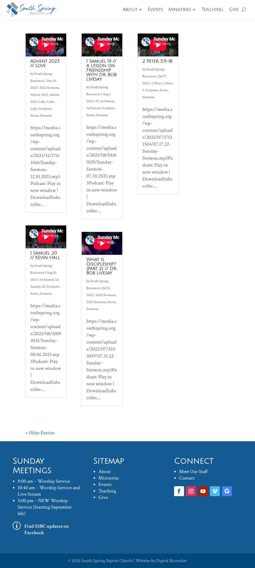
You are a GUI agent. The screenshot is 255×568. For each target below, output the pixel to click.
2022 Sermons (106, 295)
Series (34, 115)
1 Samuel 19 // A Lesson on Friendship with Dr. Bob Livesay (101, 70)
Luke (42, 101)
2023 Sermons (49, 88)
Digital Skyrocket (171, 561)
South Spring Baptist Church (107, 561)
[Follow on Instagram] (191, 491)
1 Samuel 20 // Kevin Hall (45, 255)
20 (43, 286)
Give (234, 9)
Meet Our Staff (193, 471)
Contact (186, 478)
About (130, 9)
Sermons (46, 115)
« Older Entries (40, 433)
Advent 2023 (39, 94)
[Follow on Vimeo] (215, 491)
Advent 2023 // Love (45, 63)
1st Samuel (47, 279)
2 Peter (156, 83)
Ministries (179, 9)
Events (155, 9)
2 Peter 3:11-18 (157, 61)
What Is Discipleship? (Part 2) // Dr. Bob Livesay (101, 266)
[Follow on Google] (227, 491)
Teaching (212, 9)
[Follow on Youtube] (203, 491)
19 (97, 101)
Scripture (45, 108)
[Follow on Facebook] (179, 491)
